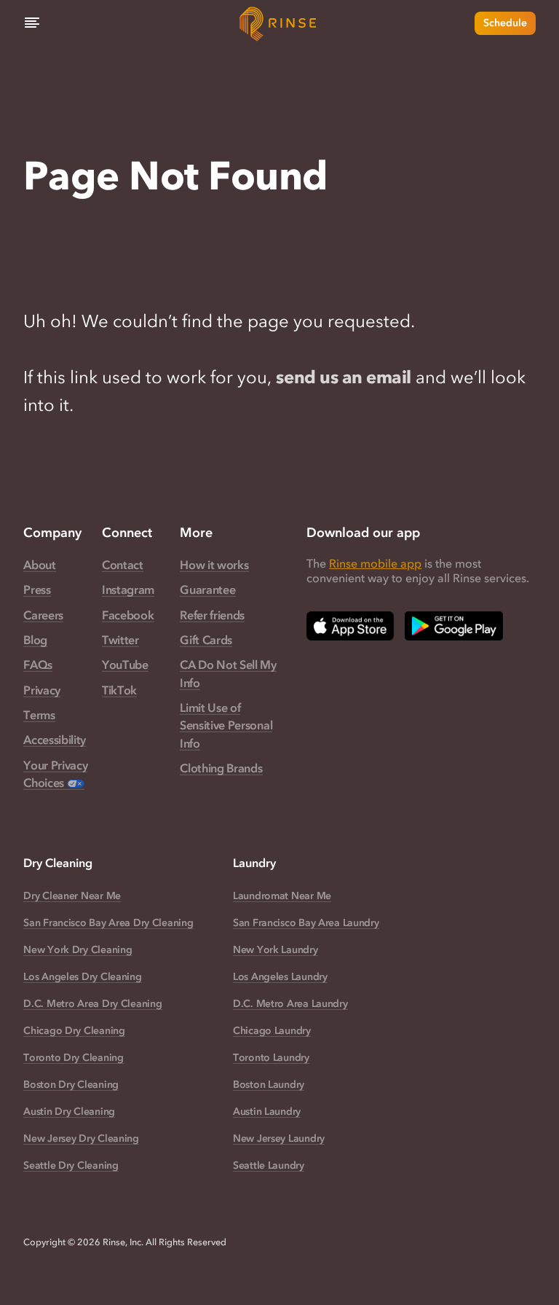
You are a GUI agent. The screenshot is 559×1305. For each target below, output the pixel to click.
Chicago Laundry (272, 1030)
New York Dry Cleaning (77, 950)
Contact (122, 564)
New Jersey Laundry (279, 1138)
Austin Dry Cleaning (69, 1111)
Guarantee (207, 589)
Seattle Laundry (268, 1165)
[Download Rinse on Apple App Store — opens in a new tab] (350, 625)
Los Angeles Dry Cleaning (82, 977)
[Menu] (32, 23)
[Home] (279, 23)
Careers (43, 615)
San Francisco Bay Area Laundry (306, 923)
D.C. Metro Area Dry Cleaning (92, 1004)
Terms (39, 715)
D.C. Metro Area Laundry (290, 1004)
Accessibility (54, 739)
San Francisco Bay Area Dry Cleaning (108, 923)
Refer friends (212, 615)
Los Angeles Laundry (280, 977)
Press (36, 589)
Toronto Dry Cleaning (73, 1057)
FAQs (37, 664)
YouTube (125, 664)
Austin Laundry (267, 1111)
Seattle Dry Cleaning (70, 1165)
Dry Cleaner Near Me (72, 896)
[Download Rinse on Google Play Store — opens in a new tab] (454, 625)
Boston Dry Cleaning (71, 1084)
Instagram (128, 589)
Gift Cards (206, 639)
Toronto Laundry (271, 1057)
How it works (214, 564)
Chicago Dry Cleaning (73, 1030)
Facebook (128, 615)
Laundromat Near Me (282, 896)
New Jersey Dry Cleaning (81, 1138)
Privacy (41, 690)
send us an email (343, 377)
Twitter (120, 639)
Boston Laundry (268, 1084)
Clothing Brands (221, 768)
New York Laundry (275, 950)
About (39, 564)
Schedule (505, 23)
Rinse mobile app (375, 563)
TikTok (119, 690)
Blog (35, 639)
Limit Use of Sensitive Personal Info (226, 725)
